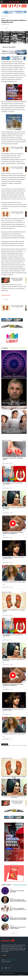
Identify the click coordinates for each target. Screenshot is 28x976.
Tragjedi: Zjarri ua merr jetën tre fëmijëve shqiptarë (18, 928)
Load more (14, 933)
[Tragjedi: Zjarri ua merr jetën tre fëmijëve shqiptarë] (5, 927)
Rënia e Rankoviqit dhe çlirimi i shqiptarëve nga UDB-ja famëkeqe (14, 403)
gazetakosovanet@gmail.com (10, 960)
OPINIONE (6, 16)
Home (2, 16)
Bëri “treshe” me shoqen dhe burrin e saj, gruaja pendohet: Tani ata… (14, 431)
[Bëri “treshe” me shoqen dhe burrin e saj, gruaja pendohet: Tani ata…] (14, 420)
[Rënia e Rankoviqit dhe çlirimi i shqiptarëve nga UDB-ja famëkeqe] (14, 392)
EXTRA (13, 374)
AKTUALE (11, 925)
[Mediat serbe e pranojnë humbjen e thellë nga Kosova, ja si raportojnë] (5, 918)
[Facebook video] (9, 968)
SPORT (11, 916)
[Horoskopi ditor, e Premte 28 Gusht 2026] (14, 364)
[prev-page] (2, 436)
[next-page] (4, 436)
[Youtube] (6, 968)
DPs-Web (25, 974)
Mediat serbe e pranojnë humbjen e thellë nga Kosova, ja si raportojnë (18, 918)
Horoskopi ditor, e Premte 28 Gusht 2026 (14, 376)
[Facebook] (2, 968)
